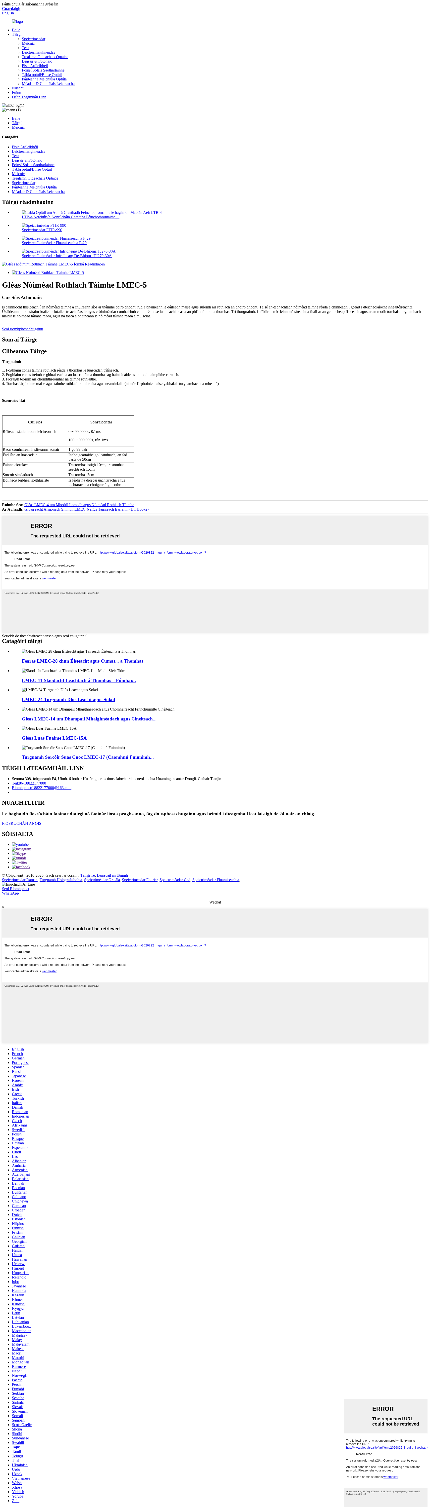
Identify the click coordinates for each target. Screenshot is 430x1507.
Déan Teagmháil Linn (29, 97)
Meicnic (28, 43)
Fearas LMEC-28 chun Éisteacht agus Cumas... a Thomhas (82, 661)
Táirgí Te (87, 875)
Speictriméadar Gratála (102, 880)
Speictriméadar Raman (20, 880)
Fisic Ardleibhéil (35, 66)
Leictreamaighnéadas (38, 52)
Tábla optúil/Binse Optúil (42, 75)
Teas (25, 48)
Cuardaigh (11, 8)
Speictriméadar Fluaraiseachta (215, 880)
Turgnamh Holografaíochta (61, 880)
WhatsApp (10, 893)
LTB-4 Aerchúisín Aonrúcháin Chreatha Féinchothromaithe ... (70, 217)
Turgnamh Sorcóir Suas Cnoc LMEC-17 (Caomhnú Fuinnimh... (88, 757)
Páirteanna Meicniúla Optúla (44, 79)
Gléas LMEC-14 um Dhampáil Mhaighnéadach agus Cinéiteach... (89, 718)
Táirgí (16, 34)
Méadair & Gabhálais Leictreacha (48, 83)
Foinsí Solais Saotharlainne (43, 70)
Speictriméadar (33, 39)
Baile (16, 30)
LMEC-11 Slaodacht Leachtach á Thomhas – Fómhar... (79, 680)
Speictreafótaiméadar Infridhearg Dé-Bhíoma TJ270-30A (67, 256)
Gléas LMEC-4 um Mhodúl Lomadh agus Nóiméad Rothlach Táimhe (79, 505)
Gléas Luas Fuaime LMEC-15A (54, 738)
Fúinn (16, 92)
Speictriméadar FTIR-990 (42, 230)
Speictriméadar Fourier (140, 880)
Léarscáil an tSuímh (112, 875)
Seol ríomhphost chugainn (22, 329)
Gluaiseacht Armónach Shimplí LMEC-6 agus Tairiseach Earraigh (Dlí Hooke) (86, 509)
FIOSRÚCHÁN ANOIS (21, 823)
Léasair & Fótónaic (37, 61)
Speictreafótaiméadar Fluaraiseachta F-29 (54, 243)
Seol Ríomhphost (15, 889)
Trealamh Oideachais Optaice (45, 57)
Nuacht (17, 88)
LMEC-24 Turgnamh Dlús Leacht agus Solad (68, 699)
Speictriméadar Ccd (175, 880)
